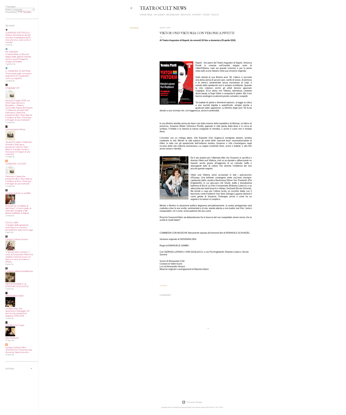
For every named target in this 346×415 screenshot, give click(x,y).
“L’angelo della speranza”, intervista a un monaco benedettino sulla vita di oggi (19, 227)
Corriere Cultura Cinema (16, 239)
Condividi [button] (134, 28)
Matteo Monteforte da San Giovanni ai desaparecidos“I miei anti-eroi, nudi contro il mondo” (18, 39)
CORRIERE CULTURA (15, 164)
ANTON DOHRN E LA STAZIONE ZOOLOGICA (17, 285)
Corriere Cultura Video (15, 347)
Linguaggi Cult (12, 88)
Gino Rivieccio (12, 338)
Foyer (206, 15)
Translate (27, 12)
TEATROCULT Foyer (14, 325)
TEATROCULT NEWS (163, 8)
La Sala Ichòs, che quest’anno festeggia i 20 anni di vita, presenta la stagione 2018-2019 (17, 312)
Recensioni (172, 15)
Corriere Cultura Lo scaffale (18, 193)
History (196, 15)
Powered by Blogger (194, 402)
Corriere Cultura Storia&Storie (19, 271)
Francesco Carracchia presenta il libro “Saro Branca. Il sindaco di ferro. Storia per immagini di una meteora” (18, 180)
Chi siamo (159, 15)
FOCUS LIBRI (11, 222)
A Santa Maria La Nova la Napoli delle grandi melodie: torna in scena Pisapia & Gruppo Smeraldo (18, 58)
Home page (146, 15)
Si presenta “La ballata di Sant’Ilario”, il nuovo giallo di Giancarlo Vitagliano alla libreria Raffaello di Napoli (18, 209)
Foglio (215, 15)
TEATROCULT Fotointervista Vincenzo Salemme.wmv (18, 351)
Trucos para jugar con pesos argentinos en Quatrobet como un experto (18, 76)
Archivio (186, 15)
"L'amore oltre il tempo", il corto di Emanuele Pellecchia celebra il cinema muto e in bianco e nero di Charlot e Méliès (19, 257)
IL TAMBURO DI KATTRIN (17, 71)
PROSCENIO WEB (14, 296)
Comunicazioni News (15, 129)
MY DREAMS (11, 52)
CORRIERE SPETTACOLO (17, 32)
